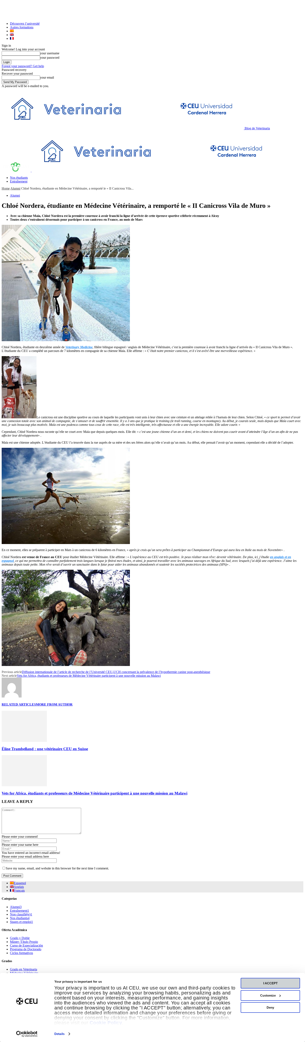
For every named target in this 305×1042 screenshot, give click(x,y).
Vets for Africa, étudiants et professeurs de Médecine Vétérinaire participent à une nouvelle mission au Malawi (89, 675)
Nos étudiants (19, 177)
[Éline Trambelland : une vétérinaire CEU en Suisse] (24, 741)
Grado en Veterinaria (23, 969)
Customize (268, 995)
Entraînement (18, 181)
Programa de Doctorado (25, 949)
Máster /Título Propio (24, 941)
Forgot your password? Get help (23, 66)
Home (6, 188)
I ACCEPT (270, 983)
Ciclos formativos (21, 953)
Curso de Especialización (26, 945)
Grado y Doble (20, 938)
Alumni (15, 188)
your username (49, 53)
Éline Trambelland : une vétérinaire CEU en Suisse (45, 749)
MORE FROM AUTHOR (54, 704)
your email (47, 77)
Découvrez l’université (25, 23)
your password (49, 57)
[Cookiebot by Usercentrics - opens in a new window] (27, 1034)
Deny (270, 1007)
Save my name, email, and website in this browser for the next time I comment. (57, 868)
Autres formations (21, 27)
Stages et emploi (21, 922)
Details (59, 1034)
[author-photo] (12, 696)
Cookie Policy (106, 1022)
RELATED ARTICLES (19, 704)
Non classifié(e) (21, 914)
